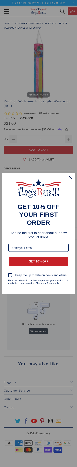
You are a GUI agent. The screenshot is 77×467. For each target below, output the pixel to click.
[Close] (70, 177)
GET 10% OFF (38, 261)
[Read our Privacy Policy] (66, 281)
